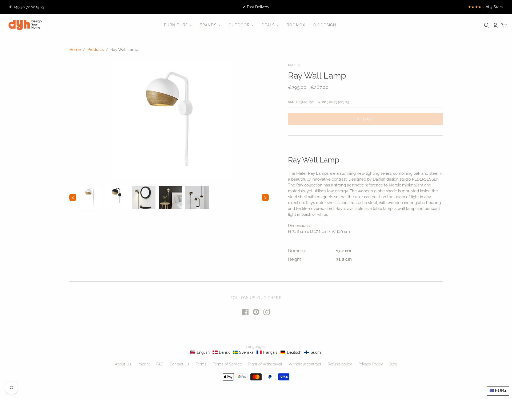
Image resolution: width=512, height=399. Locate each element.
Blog (393, 364)
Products (95, 49)
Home (75, 49)
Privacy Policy (370, 364)
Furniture (176, 25)
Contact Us (179, 364)
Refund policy (340, 364)
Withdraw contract (305, 364)
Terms (201, 364)
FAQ (159, 364)
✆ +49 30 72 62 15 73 (26, 7)
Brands (208, 25)
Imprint (144, 364)
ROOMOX (296, 25)
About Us (123, 364)
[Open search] (486, 25)
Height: (295, 259)
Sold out (365, 119)
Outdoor (239, 25)
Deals (268, 25)
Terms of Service (227, 364)
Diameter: (297, 250)
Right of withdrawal (265, 364)
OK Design (324, 25)
